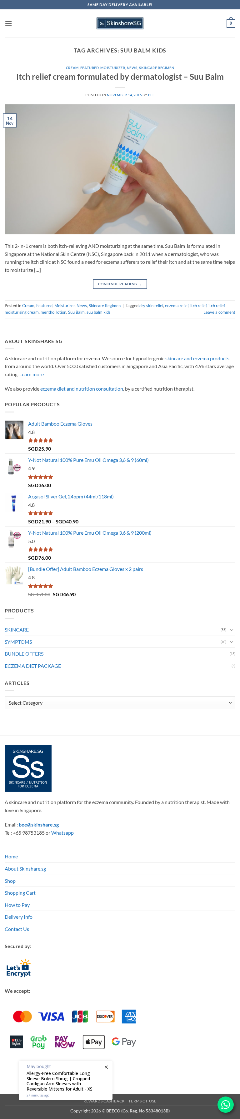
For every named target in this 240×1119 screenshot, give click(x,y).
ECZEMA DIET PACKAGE (33, 666)
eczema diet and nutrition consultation (81, 389)
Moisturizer (112, 68)
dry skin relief (151, 305)
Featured (89, 68)
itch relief (198, 305)
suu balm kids (99, 312)
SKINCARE (17, 629)
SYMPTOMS (18, 642)
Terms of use (142, 1101)
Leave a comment (219, 312)
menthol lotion (53, 312)
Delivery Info (18, 917)
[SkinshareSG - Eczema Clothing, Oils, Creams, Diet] (120, 23)
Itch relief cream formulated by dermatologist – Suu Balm (120, 76)
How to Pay (17, 905)
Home (11, 856)
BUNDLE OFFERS (24, 654)
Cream (72, 68)
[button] (8, 23)
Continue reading (120, 284)
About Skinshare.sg (25, 869)
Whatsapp (62, 833)
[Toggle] (231, 629)
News (132, 68)
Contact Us (17, 929)
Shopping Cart (20, 893)
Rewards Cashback (104, 1101)
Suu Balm (76, 312)
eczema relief (176, 305)
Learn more (31, 374)
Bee (151, 95)
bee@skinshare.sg (39, 824)
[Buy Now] (65, 1080)
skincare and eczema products (197, 358)
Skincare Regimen (156, 68)
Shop (10, 881)
